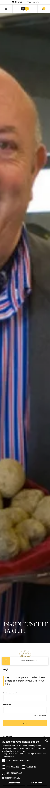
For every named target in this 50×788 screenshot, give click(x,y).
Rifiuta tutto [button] (36, 783)
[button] (25, 778)
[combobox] (46, 740)
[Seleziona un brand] (25, 8)
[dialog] (25, 762)
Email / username (9, 693)
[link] (43, 9)
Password (6, 705)
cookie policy (23, 751)
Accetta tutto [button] (14, 783)
